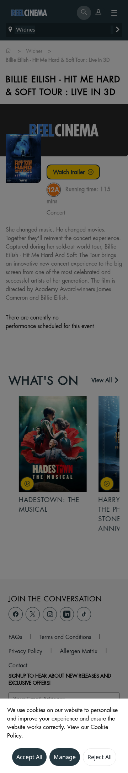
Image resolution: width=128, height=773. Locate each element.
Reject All (99, 757)
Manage (65, 757)
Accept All (29, 757)
